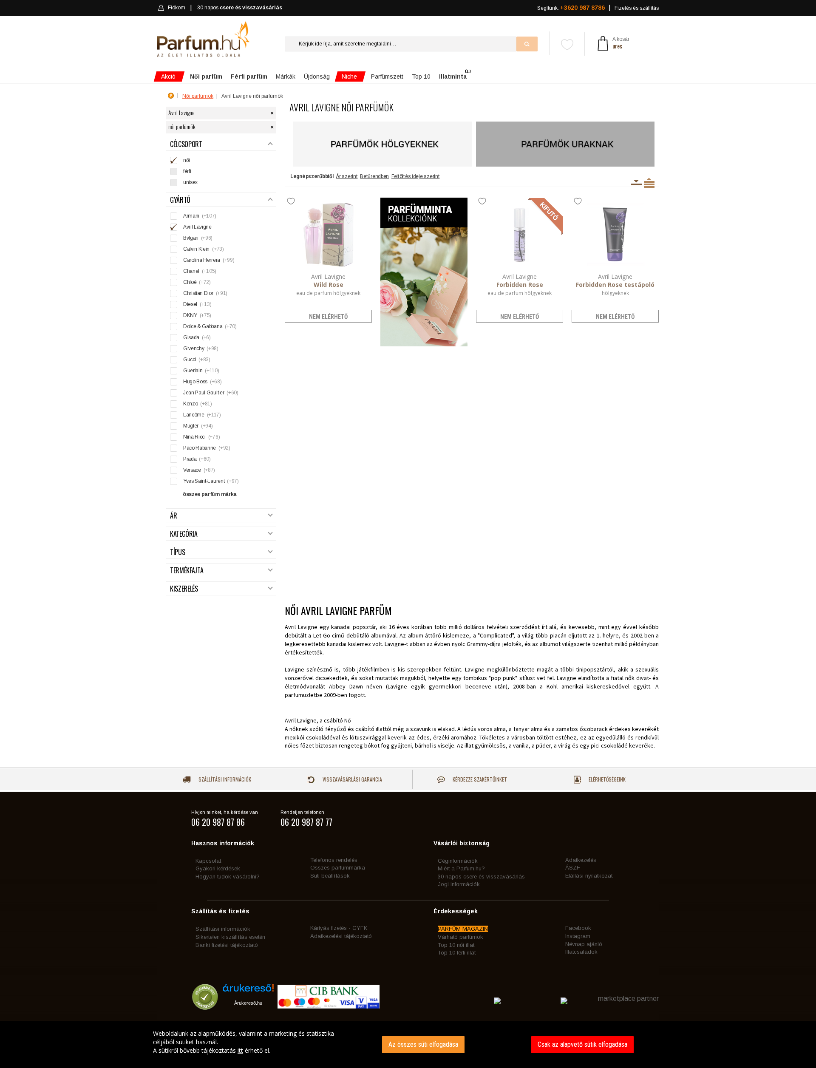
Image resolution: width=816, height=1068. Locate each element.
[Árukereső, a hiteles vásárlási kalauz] (205, 1005)
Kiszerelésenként (636, 182)
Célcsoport (186, 144)
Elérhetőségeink (606, 779)
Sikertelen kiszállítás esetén (230, 937)
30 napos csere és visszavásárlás (481, 876)
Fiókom (176, 8)
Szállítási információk (224, 779)
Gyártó (180, 200)
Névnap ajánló (583, 944)
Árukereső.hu (248, 1003)
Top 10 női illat (456, 945)
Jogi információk (459, 884)
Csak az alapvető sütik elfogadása (582, 1044)
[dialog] (408, 1044)
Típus (177, 552)
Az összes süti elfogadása (423, 1044)
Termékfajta (186, 570)
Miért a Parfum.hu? (461, 868)
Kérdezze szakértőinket (479, 779)
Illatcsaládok (581, 952)
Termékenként (649, 183)
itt (240, 1050)
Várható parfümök (460, 937)
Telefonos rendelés (333, 860)
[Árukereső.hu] (248, 991)
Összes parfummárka (337, 867)
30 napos (239, 8)
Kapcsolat (208, 861)
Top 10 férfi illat (457, 952)
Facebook (578, 928)
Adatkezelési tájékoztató (341, 936)
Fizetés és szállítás (637, 8)
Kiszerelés (184, 589)
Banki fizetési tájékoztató (227, 945)
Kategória (184, 534)
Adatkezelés (580, 860)
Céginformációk (458, 861)
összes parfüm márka (210, 494)
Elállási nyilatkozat (588, 876)
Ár (173, 516)
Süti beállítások (330, 876)
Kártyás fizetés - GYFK (338, 928)
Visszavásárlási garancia (351, 779)
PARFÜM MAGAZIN (463, 929)
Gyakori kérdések (218, 868)
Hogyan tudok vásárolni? (228, 876)
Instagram (577, 936)
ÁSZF (572, 867)
